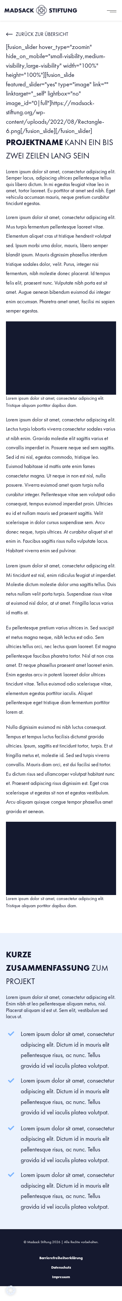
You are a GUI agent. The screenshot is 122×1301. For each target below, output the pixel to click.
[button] (10, 1290)
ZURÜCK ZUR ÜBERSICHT (42, 34)
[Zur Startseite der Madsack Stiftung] (42, 10)
